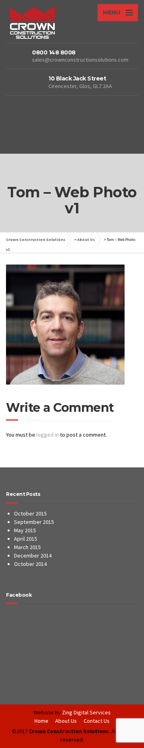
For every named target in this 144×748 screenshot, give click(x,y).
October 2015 (30, 513)
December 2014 (33, 555)
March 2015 (27, 547)
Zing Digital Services (86, 712)
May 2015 (25, 530)
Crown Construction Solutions (35, 239)
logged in (47, 434)
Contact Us (97, 720)
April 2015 (25, 538)
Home (41, 720)
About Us (86, 239)
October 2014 (30, 564)
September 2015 (34, 521)
